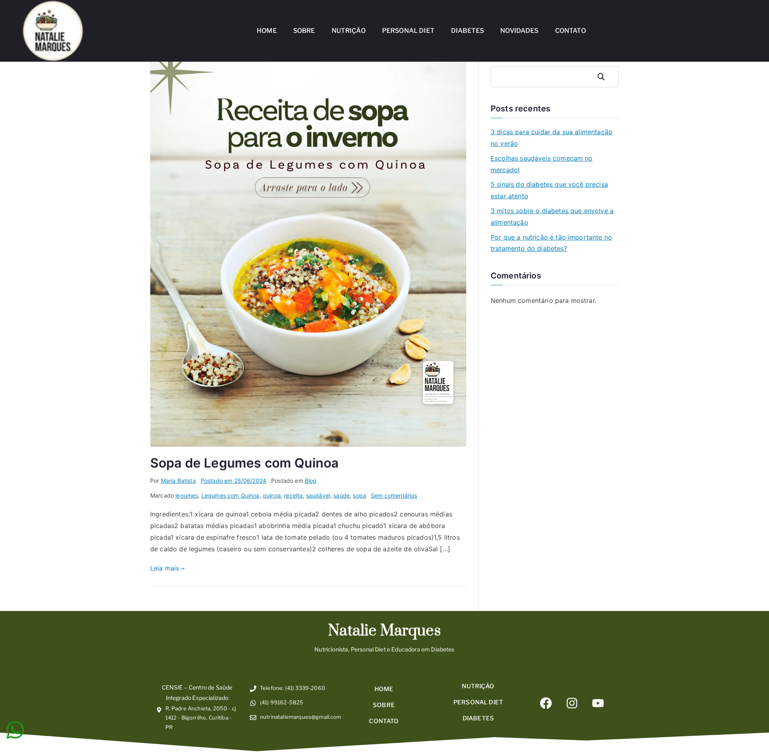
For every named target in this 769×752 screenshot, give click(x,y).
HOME (267, 30)
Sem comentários (394, 495)
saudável (318, 495)
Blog (311, 480)
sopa (359, 495)
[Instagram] (572, 703)
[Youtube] (598, 703)
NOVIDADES (519, 30)
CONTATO (570, 30)
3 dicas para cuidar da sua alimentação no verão (551, 137)
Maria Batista (178, 480)
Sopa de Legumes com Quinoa (244, 463)
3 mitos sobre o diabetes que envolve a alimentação (552, 216)
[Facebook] (546, 703)
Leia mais (164, 568)
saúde (341, 495)
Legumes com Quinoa (230, 495)
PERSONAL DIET (408, 30)
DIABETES (467, 30)
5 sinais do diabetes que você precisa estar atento (549, 190)
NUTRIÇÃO (349, 30)
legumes (186, 495)
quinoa (272, 495)
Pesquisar (605, 76)
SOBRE (304, 30)
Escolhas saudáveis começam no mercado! (542, 164)
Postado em (233, 480)
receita (293, 495)
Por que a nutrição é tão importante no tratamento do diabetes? (551, 243)
